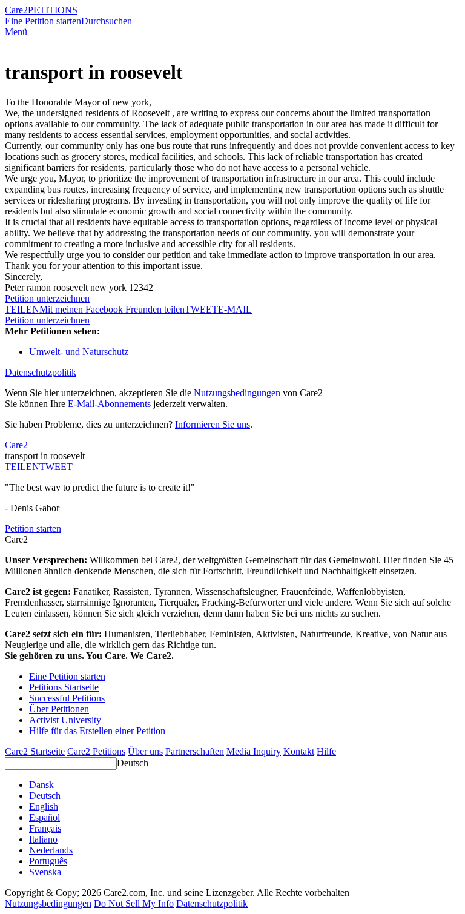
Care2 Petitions (96, 751)
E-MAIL (235, 309)
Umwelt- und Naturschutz (78, 351)
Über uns (145, 751)
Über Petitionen (59, 709)
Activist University (65, 720)
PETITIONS (53, 10)
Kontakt (298, 751)
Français (45, 828)
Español (44, 817)
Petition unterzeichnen (47, 298)
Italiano (43, 839)
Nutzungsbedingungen (237, 393)
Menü (16, 32)
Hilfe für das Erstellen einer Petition (97, 731)
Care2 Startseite (35, 751)
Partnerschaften (194, 751)
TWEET (201, 309)
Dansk (41, 785)
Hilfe (326, 751)
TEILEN (22, 467)
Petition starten (33, 528)
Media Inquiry (253, 751)
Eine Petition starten (43, 21)
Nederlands (51, 850)
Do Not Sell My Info (134, 903)
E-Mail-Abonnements (109, 404)
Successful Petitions (67, 698)
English (43, 806)
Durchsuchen (106, 21)
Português (48, 861)
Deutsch (132, 763)
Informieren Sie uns (212, 424)
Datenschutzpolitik (40, 372)
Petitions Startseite (64, 687)
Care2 (16, 10)
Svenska (45, 872)
